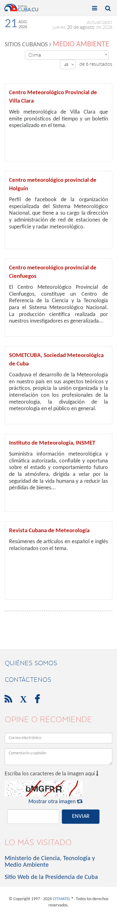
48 (69, 64)
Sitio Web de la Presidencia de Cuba (51, 877)
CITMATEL (62, 899)
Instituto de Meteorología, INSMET (52, 443)
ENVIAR (81, 816)
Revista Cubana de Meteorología (49, 531)
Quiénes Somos (31, 663)
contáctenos (28, 679)
